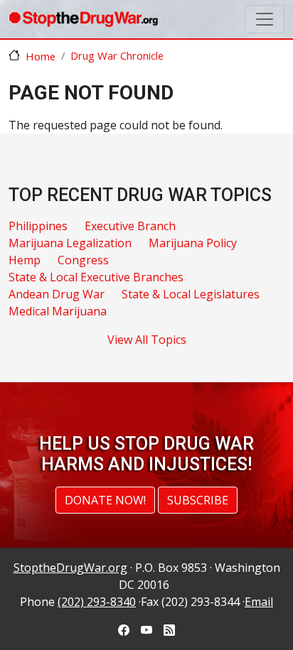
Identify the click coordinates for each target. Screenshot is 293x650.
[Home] (83, 19)
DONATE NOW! (105, 500)
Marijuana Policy (193, 243)
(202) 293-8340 (97, 602)
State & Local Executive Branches (96, 277)
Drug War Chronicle (117, 55)
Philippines (38, 226)
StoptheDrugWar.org (70, 567)
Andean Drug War (57, 294)
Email (259, 602)
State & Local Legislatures (191, 294)
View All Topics (146, 339)
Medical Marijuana (58, 311)
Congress (83, 260)
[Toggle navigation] (264, 19)
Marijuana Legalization (70, 243)
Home (40, 56)
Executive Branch (130, 226)
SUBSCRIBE (197, 500)
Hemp (25, 260)
